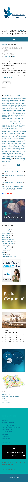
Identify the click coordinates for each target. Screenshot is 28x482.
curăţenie (4, 115)
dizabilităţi (17, 115)
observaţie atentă (9, 145)
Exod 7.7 (13, 125)
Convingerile (9, 112)
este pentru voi (10, 118)
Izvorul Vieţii (5, 434)
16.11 (12, 97)
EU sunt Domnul (14, 120)
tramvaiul (4, 159)
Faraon (12, 128)
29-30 (18, 97)
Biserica (8, 103)
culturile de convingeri (19, 113)
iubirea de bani (8, 133)
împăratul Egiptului (6, 131)
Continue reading (7, 77)
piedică (16, 145)
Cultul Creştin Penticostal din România (11, 427)
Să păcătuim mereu (15, 148)
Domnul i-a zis (11, 117)
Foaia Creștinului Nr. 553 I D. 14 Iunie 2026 (12, 175)
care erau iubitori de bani (15, 108)
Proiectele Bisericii (6, 247)
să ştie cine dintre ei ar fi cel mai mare (13, 149)
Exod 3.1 (6, 123)
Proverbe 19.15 (16, 146)
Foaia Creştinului (6, 235)
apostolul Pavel (5, 100)
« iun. (3, 346)
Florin (13, 56)
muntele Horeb (11, 141)
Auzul (11, 102)
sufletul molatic (18, 155)
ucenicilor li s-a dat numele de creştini (16, 159)
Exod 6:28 (18, 123)
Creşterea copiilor (6, 230)
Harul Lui (13, 130)
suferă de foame (10, 155)
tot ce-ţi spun (14, 156)
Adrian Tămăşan (6, 420)
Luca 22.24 (4, 136)
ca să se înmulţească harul (17, 103)
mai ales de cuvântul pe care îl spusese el (14, 137)
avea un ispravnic (18, 102)
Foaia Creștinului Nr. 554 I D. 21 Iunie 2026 (12, 171)
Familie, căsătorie (6, 233)
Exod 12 (13, 121)
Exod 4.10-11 (12, 123)
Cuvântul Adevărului (7, 429)
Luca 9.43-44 (11, 136)
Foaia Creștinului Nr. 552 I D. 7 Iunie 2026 (12, 179)
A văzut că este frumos (13, 98)
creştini (17, 112)
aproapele (12, 100)
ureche (3, 161)
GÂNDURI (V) (8, 54)
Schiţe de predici (6, 250)
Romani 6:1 (7, 148)
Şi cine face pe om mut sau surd (16, 151)
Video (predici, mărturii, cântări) (10, 256)
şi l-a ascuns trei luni (17, 153)
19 (15, 97)
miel (3, 141)
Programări (4, 400)
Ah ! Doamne (22, 98)
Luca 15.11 (14, 135)
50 (20, 97)
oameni (19, 143)
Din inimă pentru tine (7, 431)
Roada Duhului (5, 249)
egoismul (4, 118)
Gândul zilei (5, 237)
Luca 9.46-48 (18, 136)
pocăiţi (20, 145)
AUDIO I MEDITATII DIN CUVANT (10, 396)
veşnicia (8, 161)
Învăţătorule (23, 131)
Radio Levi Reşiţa (6, 438)
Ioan (3, 133)
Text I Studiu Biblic (6, 402)
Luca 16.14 (21, 135)
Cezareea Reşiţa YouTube (8, 425)
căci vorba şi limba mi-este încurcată (14, 107)
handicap (8, 130)
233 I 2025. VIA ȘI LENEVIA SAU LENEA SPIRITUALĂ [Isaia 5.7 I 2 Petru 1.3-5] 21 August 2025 (12, 188)
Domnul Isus (19, 117)
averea (3, 103)
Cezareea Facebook (7, 424)
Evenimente (5, 231)
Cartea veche (5, 228)
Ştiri (3, 252)
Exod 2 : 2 (18, 121)
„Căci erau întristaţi (16, 95)
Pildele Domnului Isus (7, 243)
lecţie (13, 133)
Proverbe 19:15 (8, 146)
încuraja (14, 131)
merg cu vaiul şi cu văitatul (12, 140)
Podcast (4, 245)
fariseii (16, 128)
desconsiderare (11, 115)
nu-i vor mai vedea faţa (11, 143)
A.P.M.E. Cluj (5, 418)
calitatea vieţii (5, 108)
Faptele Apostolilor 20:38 (11, 126)
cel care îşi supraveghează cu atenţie (14, 109)
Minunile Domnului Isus (8, 241)
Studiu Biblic (6, 95)
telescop (9, 156)
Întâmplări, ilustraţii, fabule (8, 239)
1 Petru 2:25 (8, 97)
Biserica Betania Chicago (8, 422)
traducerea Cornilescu (19, 158)
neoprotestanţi (19, 141)
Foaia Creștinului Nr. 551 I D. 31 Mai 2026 (12, 182)
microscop (21, 140)
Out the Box (16, 477)
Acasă (3, 398)
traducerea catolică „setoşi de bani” (13, 157)
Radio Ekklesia (5, 436)
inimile (17, 131)
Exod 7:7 (8, 125)
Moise (5, 141)
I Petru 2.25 (19, 130)
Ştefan (3, 155)
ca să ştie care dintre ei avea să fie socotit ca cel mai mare (14, 105)
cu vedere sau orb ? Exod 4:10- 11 (13, 112)
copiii (13, 112)
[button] (14, 39)
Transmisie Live (6, 394)
